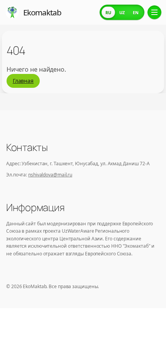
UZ (122, 12)
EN (136, 12)
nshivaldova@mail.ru (50, 174)
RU (108, 12)
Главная (23, 80)
